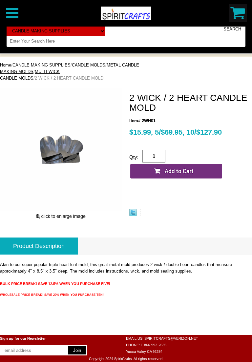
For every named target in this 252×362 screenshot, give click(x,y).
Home (5, 65)
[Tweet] (133, 214)
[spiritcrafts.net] (126, 12)
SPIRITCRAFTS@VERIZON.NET (171, 338)
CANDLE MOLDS (88, 65)
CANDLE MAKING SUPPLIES (41, 65)
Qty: (133, 157)
